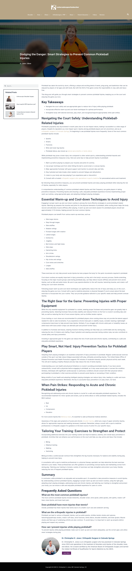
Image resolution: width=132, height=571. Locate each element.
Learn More (66, 553)
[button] (34, 15)
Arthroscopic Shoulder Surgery (25, 96)
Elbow (29, 63)
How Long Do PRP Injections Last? (26, 104)
